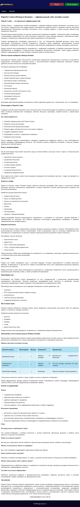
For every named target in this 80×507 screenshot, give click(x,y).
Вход (57, 4)
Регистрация (72, 4)
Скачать (4, 11)
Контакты (12, 11)
